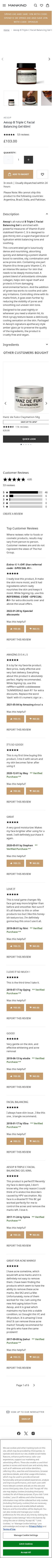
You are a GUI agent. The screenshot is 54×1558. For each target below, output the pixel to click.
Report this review (19, 639)
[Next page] (34, 1385)
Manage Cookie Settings (26, 1535)
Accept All (26, 1552)
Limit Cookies (26, 1544)
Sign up (26, 1419)
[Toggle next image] (49, 59)
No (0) (36, 718)
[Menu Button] (3, 5)
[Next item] (46, 403)
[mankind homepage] (17, 5)
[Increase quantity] (28, 160)
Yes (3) (16, 1234)
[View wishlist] (41, 5)
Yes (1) (16, 718)
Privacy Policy (35, 1526)
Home (6, 30)
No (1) (36, 628)
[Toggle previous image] (2, 59)
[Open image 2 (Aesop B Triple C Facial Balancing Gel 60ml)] (30, 98)
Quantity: (10, 152)
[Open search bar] (35, 5)
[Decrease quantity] (8, 160)
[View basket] (47, 5)
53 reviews (23, 134)
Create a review (13, 513)
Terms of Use (9, 1529)
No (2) (36, 1357)
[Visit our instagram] (33, 1433)
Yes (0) (16, 628)
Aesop (7, 117)
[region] (26, 1498)
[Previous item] (5, 403)
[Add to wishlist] (42, 174)
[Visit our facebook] (18, 1433)
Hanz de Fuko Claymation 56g (21, 417)
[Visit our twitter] (26, 1433)
